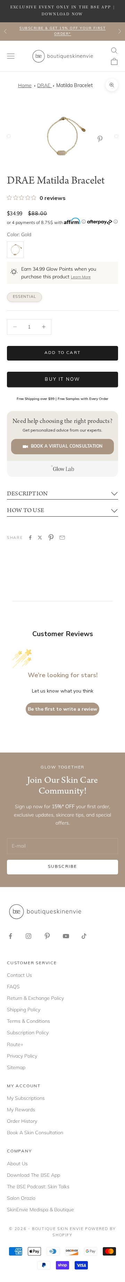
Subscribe (62, 867)
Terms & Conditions (28, 1021)
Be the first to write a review (62, 709)
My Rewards (21, 1109)
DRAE (44, 85)
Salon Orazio (21, 1198)
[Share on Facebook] (30, 537)
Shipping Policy (23, 1009)
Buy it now (62, 379)
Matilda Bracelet (74, 85)
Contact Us (19, 975)
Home (25, 85)
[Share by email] (62, 537)
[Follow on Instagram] (28, 936)
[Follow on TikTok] (84, 936)
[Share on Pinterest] (51, 537)
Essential (24, 297)
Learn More (81, 277)
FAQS (13, 986)
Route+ (15, 1044)
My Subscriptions (26, 1098)
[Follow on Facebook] (10, 936)
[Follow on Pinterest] (47, 936)
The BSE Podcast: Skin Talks (38, 1186)
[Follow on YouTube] (65, 936)
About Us (17, 1163)
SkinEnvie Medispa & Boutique (40, 1209)
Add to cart (62, 353)
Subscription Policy (28, 1032)
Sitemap (16, 1067)
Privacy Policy (22, 1056)
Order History (22, 1121)
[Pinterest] (101, 139)
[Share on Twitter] (40, 537)
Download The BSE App (33, 1175)
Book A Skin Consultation (35, 1132)
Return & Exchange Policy (35, 998)
